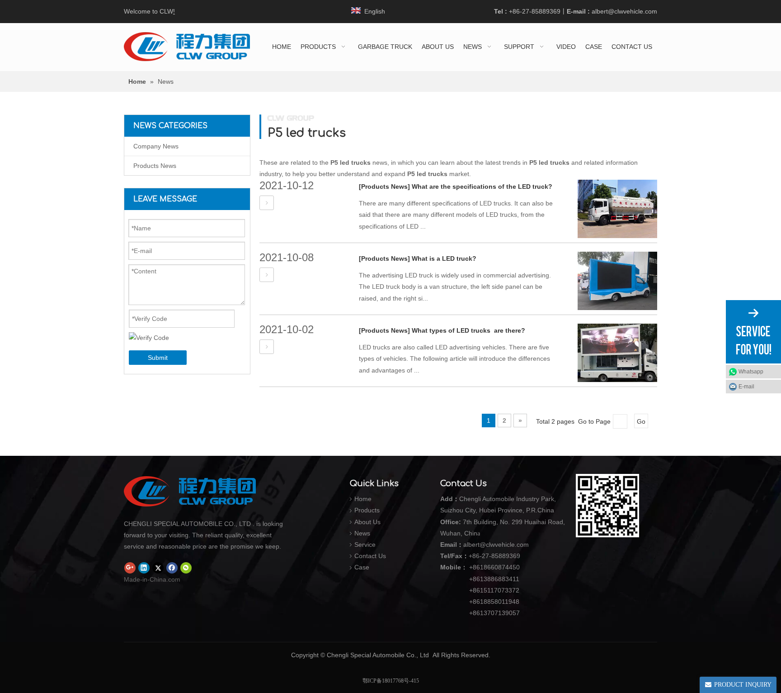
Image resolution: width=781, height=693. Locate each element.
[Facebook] (172, 568)
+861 (476, 601)
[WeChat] (186, 568)
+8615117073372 (494, 590)
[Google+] (130, 568)
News (362, 533)
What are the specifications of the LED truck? (482, 186)
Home (363, 498)
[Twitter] (158, 568)
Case (361, 567)
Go (641, 421)
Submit (158, 357)
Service (365, 544)
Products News (154, 165)
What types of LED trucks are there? (468, 330)
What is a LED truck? (444, 258)
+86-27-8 (482, 555)
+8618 (478, 567)
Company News (156, 146)
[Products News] (384, 186)
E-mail (746, 386)
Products (367, 510)
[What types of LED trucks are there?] (266, 347)
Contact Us (370, 555)
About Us (367, 522)
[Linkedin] (144, 568)
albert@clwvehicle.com (624, 11)
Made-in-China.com (152, 579)
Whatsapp (751, 371)
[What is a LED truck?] (266, 275)
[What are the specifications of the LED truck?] (266, 203)
